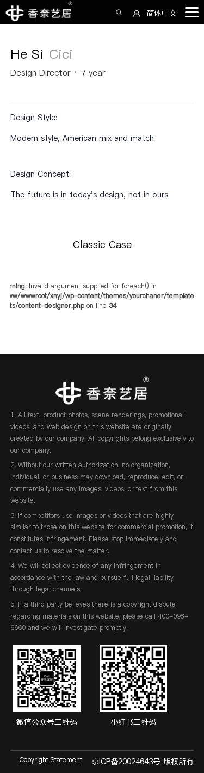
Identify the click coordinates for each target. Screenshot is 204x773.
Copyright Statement (51, 759)
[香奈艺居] (42, 12)
